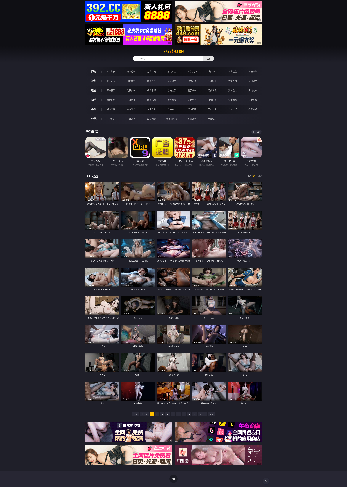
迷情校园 (192, 109)
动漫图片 (171, 99)
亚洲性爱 (111, 90)
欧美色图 (151, 99)
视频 (94, 81)
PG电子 (111, 71)
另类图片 (252, 99)
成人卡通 (151, 90)
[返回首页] (266, 481)
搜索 (209, 58)
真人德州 (131, 71)
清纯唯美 (212, 99)
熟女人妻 (192, 80)
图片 (94, 100)
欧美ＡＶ (151, 80)
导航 (94, 119)
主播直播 (232, 80)
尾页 (211, 414)
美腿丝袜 (192, 99)
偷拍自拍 (131, 90)
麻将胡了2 (192, 71)
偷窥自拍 (111, 99)
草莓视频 (151, 118)
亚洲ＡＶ (111, 80)
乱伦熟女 (232, 90)
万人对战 (151, 71)
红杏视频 (192, 118)
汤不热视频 (171, 118)
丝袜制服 (212, 80)
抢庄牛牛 (252, 71)
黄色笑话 (232, 109)
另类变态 (252, 90)
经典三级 (212, 90)
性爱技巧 (252, 109)
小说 (94, 109)
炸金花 (212, 71)
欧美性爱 (171, 90)
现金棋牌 (232, 71)
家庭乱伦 (131, 109)
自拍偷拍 (131, 80)
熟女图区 (232, 99)
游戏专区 (171, 71)
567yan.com (173, 51)
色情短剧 (212, 118)
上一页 (144, 414)
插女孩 (111, 118)
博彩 (94, 71)
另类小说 (212, 109)
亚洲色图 (131, 99)
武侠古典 (171, 109)
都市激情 (111, 109)
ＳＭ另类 (252, 80)
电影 (94, 90)
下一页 (202, 414)
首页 (135, 414)
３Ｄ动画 (171, 80)
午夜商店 (131, 118)
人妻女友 (151, 109)
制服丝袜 (192, 90)
